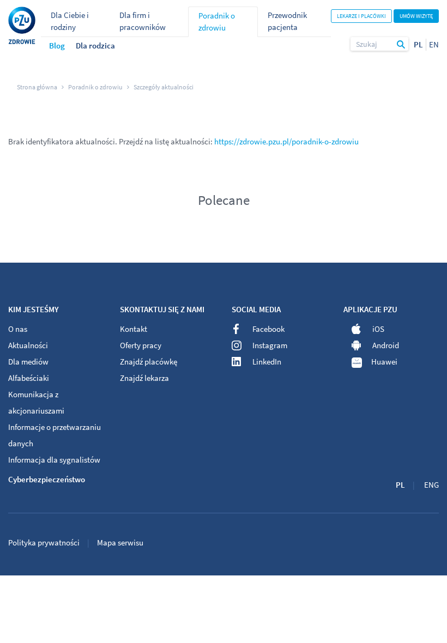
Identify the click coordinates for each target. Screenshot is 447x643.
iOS (378, 329)
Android (385, 345)
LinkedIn (266, 361)
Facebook (268, 329)
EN (434, 44)
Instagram (269, 345)
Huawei (384, 361)
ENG (431, 485)
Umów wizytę (416, 16)
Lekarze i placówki (361, 16)
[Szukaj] (401, 44)
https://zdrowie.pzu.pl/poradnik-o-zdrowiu (286, 141)
